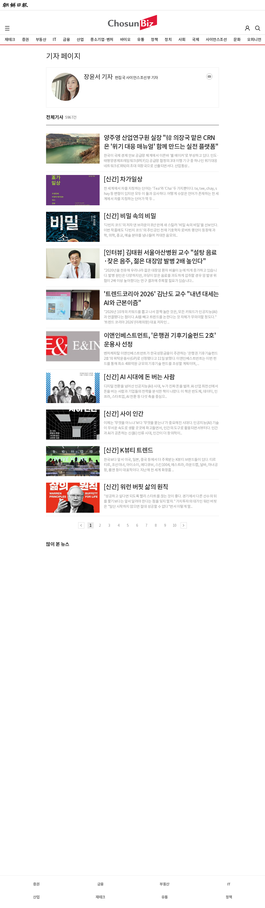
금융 (100, 884)
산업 (36, 897)
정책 (229, 897)
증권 (36, 884)
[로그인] (247, 28)
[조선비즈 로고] (132, 22)
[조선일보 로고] (15, 5)
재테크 (100, 897)
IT (229, 884)
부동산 (165, 884)
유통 (164, 897)
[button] (7, 28)
